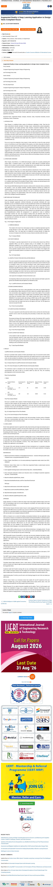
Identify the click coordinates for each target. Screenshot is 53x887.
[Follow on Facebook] (48, 6)
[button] (4, 6)
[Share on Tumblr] (33, 597)
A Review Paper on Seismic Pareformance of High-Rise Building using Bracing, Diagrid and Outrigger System (40, 602)
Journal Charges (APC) (27, 803)
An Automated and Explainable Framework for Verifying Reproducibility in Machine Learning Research (24, 848)
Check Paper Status (27, 617)
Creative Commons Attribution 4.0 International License (38, 52)
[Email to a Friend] (26, 597)
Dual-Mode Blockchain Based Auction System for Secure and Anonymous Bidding (25, 875)
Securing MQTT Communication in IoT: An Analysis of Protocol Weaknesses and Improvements (29, 866)
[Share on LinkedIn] (31, 597)
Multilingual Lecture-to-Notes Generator (10, 851)
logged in (11, 612)
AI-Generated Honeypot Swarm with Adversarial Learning (22, 863)
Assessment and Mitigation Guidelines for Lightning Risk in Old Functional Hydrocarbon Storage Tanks (24, 846)
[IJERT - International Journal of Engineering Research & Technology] (26, 6)
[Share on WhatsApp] (19, 597)
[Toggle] (2, 57)
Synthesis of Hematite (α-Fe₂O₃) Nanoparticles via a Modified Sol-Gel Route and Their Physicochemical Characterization (24, 842)
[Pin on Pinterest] (29, 597)
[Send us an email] (51, 6)
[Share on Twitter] (24, 597)
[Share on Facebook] (22, 597)
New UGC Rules (25, 682)
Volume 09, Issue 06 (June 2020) (7, 15)
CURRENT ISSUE (22, 676)
